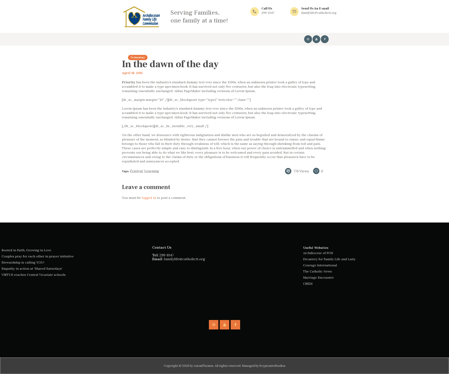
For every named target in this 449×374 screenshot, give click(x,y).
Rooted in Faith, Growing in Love (26, 250)
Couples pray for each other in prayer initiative (38, 256)
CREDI (308, 284)
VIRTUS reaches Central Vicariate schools (34, 275)
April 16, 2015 (132, 73)
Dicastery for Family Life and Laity (329, 259)
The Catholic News (317, 271)
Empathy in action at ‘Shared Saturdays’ (32, 269)
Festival (136, 171)
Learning (151, 171)
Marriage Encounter (318, 277)
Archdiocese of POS (318, 253)
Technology (137, 57)
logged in (149, 198)
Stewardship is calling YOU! (23, 262)
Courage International (320, 265)
